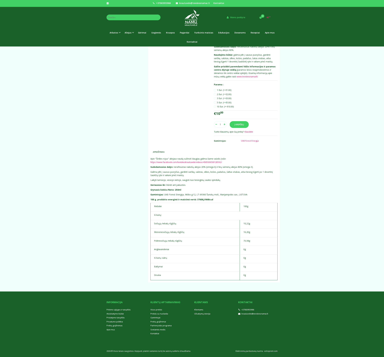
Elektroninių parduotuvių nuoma (249, 351)
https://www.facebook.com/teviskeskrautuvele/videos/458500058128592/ (186, 162)
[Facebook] (107, 3)
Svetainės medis (157, 329)
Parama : (219, 84)
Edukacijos (223, 32)
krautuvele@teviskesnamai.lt (194, 3)
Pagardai (184, 32)
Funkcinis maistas (203, 32)
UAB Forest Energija (250, 140)
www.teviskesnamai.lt (247, 76)
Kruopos (170, 32)
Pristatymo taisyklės (115, 317)
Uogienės (156, 32)
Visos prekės (156, 309)
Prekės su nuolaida (159, 313)
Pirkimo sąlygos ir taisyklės (118, 309)
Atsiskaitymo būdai (115, 313)
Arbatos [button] (114, 32)
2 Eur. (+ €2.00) (224, 94)
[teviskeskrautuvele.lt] (192, 17)
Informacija (114, 302)
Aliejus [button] (128, 32)
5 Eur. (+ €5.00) (224, 102)
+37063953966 (163, 3)
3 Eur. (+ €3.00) (224, 98)
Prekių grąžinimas (114, 325)
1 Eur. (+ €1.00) (224, 90)
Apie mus (269, 32)
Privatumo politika (114, 321)
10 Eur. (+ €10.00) (225, 106)
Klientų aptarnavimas (165, 302)
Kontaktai (218, 3)
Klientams (201, 302)
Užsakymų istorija (202, 313)
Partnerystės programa (161, 325)
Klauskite (248, 131)
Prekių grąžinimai (158, 321)
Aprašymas (159, 152)
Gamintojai (155, 317)
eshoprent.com (271, 351)
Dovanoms (240, 32)
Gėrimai (142, 32)
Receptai (255, 32)
